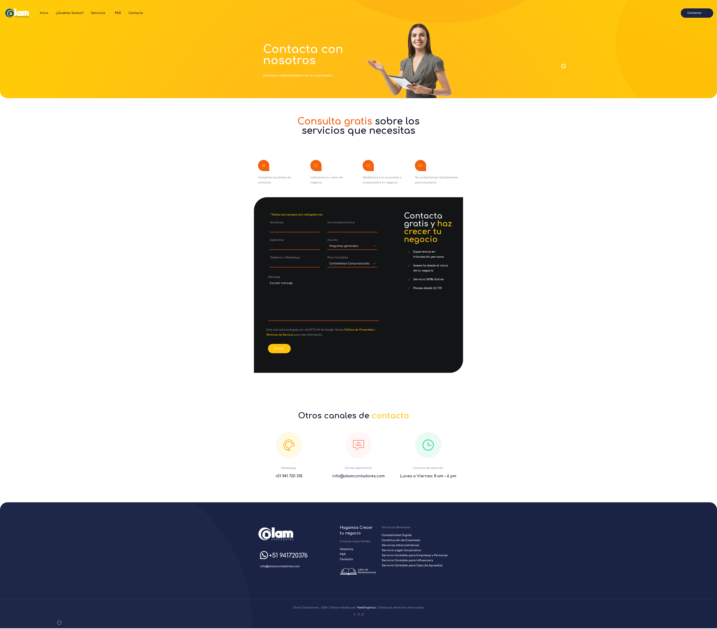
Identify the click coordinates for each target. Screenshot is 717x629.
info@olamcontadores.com (280, 566)
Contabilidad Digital (397, 535)
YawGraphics (366, 607)
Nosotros (346, 549)
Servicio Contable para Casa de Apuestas (412, 565)
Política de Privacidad (358, 329)
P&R (343, 554)
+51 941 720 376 (288, 476)
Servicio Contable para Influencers (407, 560)
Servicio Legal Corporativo (401, 550)
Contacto (346, 559)
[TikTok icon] (362, 614)
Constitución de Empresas (401, 540)
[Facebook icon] (354, 614)
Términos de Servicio (279, 334)
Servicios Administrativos (400, 545)
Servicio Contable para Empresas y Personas (415, 555)
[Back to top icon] (699, 621)
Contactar (694, 13)
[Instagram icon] (358, 614)
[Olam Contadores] (17, 13)
